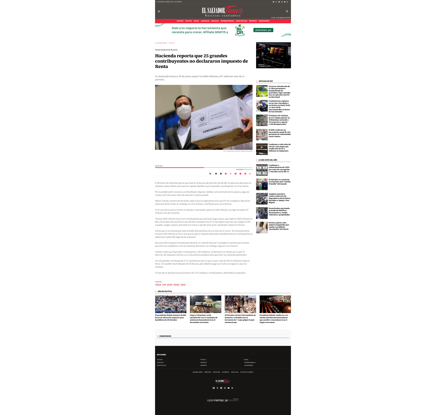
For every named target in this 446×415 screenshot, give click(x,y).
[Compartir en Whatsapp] (250, 173)
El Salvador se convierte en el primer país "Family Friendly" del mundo (280, 181)
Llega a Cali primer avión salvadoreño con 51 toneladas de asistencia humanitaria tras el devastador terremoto (203, 319)
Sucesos (159, 360)
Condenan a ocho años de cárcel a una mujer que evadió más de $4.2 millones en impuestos (280, 147)
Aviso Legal (235, 372)
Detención (178, 2)
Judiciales (160, 363)
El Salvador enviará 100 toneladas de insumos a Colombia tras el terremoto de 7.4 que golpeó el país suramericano (240, 319)
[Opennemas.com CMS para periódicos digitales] (223, 403)
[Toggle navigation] (159, 11)
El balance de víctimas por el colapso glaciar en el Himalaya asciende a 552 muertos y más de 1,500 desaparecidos (279, 119)
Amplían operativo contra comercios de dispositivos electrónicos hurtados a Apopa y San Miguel (279, 198)
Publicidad (216, 372)
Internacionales (249, 363)
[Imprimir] (220, 173)
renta (164, 285)
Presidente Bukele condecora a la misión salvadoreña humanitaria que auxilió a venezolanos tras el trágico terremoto (274, 319)
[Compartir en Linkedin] (245, 173)
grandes (169, 285)
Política (172, 43)
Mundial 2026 (169, 2)
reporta (183, 285)
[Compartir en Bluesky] (235, 173)
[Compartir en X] (230, 173)
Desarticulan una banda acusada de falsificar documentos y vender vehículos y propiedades (279, 211)
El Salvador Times (161, 43)
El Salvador (160, 2)
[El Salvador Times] (223, 11)
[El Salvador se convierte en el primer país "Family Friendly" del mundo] (262, 184)
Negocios (203, 363)
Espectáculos (161, 365)
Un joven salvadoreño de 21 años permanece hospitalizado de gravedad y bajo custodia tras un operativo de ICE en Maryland (279, 91)
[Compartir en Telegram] (240, 173)
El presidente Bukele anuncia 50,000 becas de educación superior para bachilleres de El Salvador (170, 317)
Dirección (208, 372)
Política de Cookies (246, 372)
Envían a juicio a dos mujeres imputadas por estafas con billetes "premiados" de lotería (279, 225)
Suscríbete (225, 372)
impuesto (176, 285)
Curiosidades (248, 365)
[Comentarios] (211, 173)
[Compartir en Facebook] (225, 173)
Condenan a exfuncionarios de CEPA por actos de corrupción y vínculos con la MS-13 (279, 168)
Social (246, 360)
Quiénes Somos (198, 372)
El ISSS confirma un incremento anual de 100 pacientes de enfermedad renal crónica (280, 133)
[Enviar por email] (216, 173)
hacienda (158, 285)
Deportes (203, 365)
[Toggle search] (287, 11)
